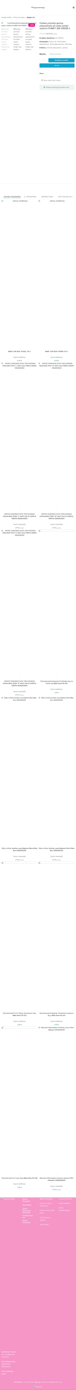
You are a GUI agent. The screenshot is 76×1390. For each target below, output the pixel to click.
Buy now (57, 65)
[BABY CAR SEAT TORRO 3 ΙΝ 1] (56, 274)
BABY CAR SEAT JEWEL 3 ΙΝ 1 (19, 351)
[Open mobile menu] (2, 8)
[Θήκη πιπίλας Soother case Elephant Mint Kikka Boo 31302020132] (56, 771)
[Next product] (73, 17)
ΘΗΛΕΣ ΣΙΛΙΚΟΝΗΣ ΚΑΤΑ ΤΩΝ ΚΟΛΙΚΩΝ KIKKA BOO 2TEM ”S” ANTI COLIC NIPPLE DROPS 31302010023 (19, 683)
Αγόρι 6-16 (31, 17)
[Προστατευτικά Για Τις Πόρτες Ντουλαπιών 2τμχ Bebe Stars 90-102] (19, 936)
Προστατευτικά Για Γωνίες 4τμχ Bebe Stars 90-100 (20, 1178)
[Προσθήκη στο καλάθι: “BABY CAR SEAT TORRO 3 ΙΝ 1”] (56, 346)
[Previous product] (68, 17)
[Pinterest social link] (49, 73)
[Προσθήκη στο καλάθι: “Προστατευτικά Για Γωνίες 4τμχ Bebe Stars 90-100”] (19, 1173)
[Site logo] (38, 7)
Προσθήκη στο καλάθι (61, 60)
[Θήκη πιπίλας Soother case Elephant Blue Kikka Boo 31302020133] (19, 771)
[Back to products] (71, 17)
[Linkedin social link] (52, 73)
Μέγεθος (42, 54)
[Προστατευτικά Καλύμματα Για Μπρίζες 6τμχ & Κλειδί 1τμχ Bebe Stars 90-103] (56, 604)
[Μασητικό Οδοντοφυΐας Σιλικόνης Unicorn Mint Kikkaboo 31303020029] (56, 1101)
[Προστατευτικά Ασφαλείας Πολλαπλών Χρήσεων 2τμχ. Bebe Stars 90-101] (56, 936)
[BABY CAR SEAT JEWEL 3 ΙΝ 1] (19, 274)
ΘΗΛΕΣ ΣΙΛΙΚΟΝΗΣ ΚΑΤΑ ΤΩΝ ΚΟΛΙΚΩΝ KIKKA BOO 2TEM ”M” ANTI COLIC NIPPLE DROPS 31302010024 (56, 516)
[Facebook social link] (45, 73)
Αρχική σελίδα (6, 17)
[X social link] (47, 73)
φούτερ (65, 48)
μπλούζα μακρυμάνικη (54, 48)
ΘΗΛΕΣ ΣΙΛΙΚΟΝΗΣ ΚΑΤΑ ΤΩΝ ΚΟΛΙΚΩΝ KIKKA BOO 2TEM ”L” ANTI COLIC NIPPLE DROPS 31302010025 (19, 516)
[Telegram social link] (54, 73)
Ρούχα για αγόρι (19, 17)
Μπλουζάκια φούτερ (57, 44)
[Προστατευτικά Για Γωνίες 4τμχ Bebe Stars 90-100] (19, 1101)
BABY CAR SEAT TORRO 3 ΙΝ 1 (56, 351)
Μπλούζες (68, 44)
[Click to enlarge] (5, 23)
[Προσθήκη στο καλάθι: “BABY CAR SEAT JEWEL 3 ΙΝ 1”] (19, 346)
